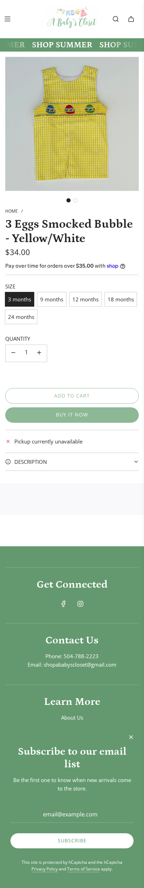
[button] (68, 200)
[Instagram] (80, 604)
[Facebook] (63, 604)
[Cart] (131, 19)
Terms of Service (83, 869)
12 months (85, 299)
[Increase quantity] (39, 353)
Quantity (17, 338)
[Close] (131, 737)
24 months (21, 316)
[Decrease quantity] (13, 353)
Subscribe (72, 840)
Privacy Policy (44, 869)
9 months (51, 299)
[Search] (115, 19)
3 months (19, 299)
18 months (121, 299)
